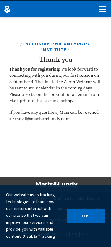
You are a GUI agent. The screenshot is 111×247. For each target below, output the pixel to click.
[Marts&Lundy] (7, 9)
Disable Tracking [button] (39, 236)
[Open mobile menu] (102, 9)
